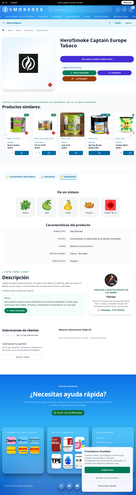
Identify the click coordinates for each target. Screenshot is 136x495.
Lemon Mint (122, 145)
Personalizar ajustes (107, 486)
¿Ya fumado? (81, 78)
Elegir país (127, 2)
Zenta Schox (13, 145)
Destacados (102, 17)
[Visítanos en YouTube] (77, 486)
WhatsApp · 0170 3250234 (111, 310)
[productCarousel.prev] (5, 135)
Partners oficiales (104, 442)
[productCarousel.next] (131, 135)
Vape (87, 17)
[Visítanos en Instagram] (61, 486)
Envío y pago (102, 446)
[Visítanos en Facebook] (69, 486)
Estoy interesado (17, 310)
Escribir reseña (22, 357)
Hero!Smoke (28, 30)
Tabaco (43, 17)
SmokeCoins (121, 17)
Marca (18, 30)
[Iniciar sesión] (118, 9)
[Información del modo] (110, 23)
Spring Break (95, 145)
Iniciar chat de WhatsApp (69, 412)
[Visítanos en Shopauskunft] (79, 461)
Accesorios (73, 17)
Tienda (118, 23)
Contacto (100, 438)
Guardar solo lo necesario (107, 478)
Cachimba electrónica (20, 17)
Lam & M (65, 145)
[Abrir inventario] (124, 9)
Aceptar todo (107, 470)
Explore (128, 23)
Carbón (57, 17)
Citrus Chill (40, 145)
